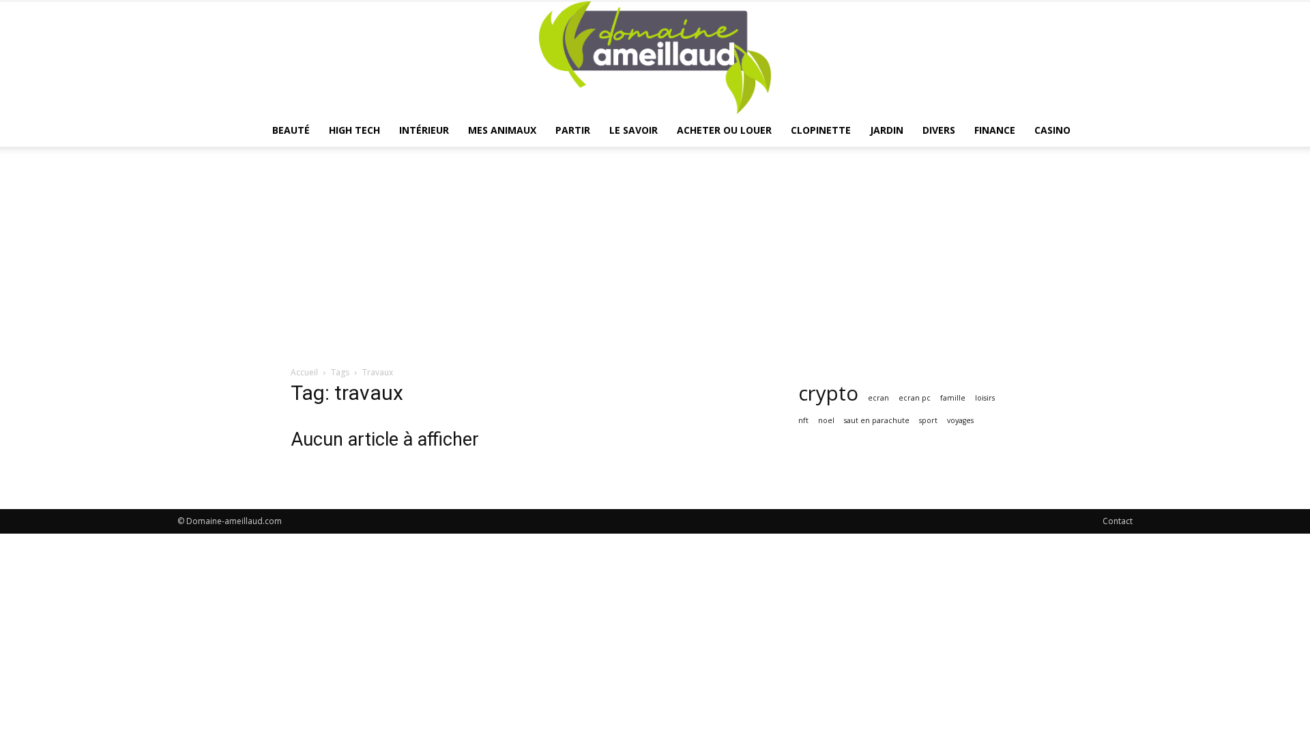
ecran (878, 398)
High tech (354, 130)
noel (826, 420)
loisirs (985, 398)
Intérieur (424, 130)
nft (803, 420)
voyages (960, 420)
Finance (994, 130)
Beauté (291, 130)
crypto (828, 393)
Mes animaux (502, 130)
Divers (938, 130)
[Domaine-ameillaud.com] (655, 57)
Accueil (304, 372)
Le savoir (633, 130)
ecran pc (915, 398)
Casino (1052, 130)
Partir (572, 130)
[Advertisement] (655, 263)
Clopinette (821, 130)
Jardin (886, 130)
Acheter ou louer (724, 130)
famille (952, 398)
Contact (1118, 521)
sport (928, 420)
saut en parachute (876, 420)
